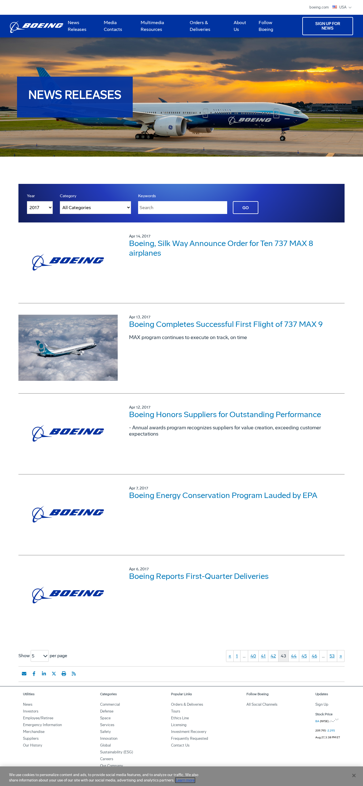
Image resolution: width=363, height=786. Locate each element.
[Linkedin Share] (44, 673)
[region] (181, 776)
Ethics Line (180, 718)
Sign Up (321, 704)
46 (314, 656)
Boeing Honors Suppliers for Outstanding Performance (225, 414)
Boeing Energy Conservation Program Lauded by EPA (223, 495)
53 (332, 656)
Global (105, 745)
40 (253, 656)
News (27, 704)
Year (31, 196)
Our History (32, 745)
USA (343, 7)
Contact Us (180, 745)
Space (105, 718)
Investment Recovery (188, 732)
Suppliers (31, 738)
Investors (30, 711)
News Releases (77, 26)
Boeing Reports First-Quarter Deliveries (199, 576)
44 (294, 656)
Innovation (108, 738)
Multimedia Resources (150, 28)
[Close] (354, 775)
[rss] (73, 673)
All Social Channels (261, 704)
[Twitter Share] (54, 673)
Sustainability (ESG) (116, 752)
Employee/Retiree (38, 718)
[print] (64, 673)
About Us (237, 28)
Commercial (110, 704)
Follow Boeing (266, 26)
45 (304, 656)
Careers (106, 759)
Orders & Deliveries (197, 28)
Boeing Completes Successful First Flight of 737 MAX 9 (226, 324)
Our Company (111, 766)
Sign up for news (327, 26)
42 (273, 656)
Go (245, 207)
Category (68, 196)
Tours (175, 711)
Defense (106, 711)
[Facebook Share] (34, 673)
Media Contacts (113, 26)
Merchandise (34, 732)
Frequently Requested (189, 738)
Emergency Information (42, 725)
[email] (24, 673)
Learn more (185, 780)
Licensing (179, 725)
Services (107, 725)
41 (263, 656)
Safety (105, 732)
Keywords (147, 196)
